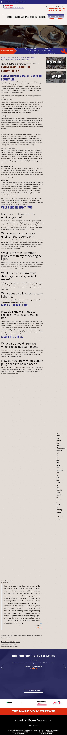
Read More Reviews (33, 690)
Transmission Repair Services (9, 646)
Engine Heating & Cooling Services (10, 642)
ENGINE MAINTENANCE (23, 60)
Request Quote (60, 518)
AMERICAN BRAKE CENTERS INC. (10, 57)
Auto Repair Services (33, 725)
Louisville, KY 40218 (23, 64)
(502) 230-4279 (59, 10)
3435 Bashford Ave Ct (12, 64)
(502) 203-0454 (59, 8)
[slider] (38, 627)
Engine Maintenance (7, 581)
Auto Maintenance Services (8, 644)
